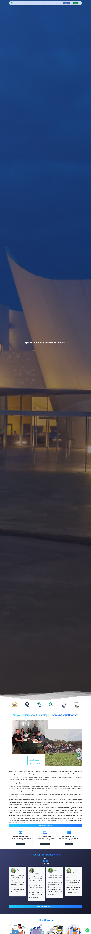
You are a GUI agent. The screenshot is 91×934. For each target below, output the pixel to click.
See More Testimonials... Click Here (44, 906)
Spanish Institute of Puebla (29, 3)
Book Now (21, 844)
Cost (40, 3)
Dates (37, 3)
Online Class (45, 844)
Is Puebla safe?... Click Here (45, 825)
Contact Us (66, 3)
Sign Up (75, 3)
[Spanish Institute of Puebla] (17, 3)
